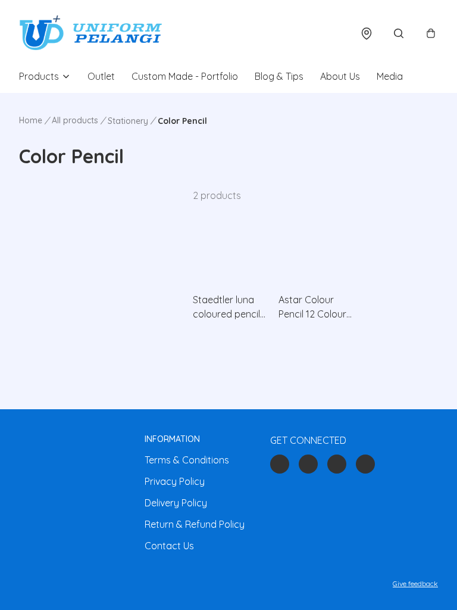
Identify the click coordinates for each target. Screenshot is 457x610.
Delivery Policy (176, 503)
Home (30, 120)
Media (390, 76)
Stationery (128, 121)
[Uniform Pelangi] (90, 33)
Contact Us (169, 546)
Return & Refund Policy (195, 524)
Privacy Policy (175, 481)
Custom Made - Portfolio (185, 76)
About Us (340, 76)
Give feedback (415, 583)
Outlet (101, 76)
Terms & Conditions (187, 460)
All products (75, 120)
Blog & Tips (279, 76)
